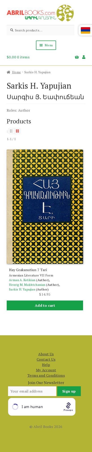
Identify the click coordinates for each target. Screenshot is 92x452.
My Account (46, 370)
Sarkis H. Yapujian (22, 289)
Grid (17, 131)
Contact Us (46, 359)
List (11, 131)
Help (46, 364)
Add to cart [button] (45, 305)
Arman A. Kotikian (22, 280)
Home (16, 72)
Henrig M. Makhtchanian (27, 284)
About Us (46, 354)
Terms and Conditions (46, 375)
